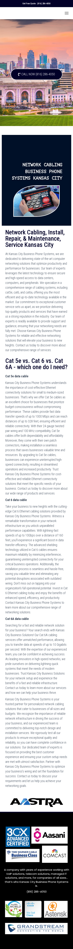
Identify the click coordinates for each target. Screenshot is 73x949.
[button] (36, 74)
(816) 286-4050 (43, 3)
